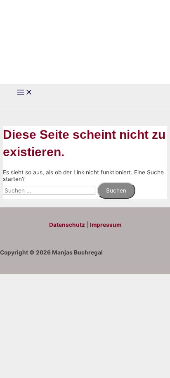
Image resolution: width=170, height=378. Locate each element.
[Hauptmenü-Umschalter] (24, 93)
